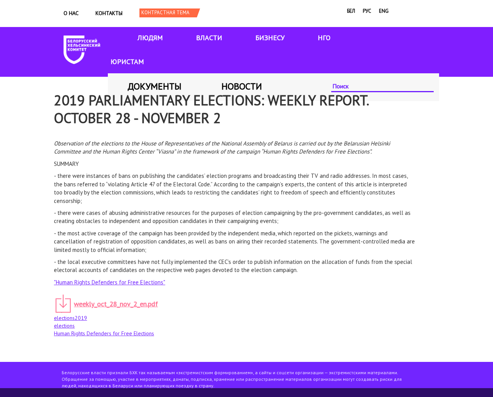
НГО (324, 37)
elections (64, 325)
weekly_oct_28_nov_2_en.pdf (116, 303)
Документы (154, 86)
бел (351, 11)
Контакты (109, 13)
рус (367, 11)
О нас (71, 13)
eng (384, 11)
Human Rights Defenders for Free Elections (104, 333)
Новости (241, 86)
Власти (209, 37)
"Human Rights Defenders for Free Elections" (109, 282)
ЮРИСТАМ (127, 61)
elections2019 (70, 317)
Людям (150, 37)
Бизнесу (270, 37)
